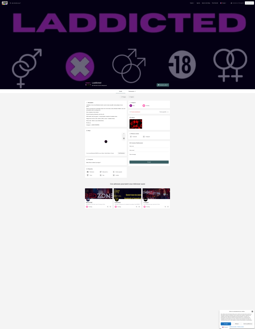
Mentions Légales (240, 326)
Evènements (132, 91)
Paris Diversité (215, 3)
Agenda (198, 3)
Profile (120, 91)
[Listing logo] (88, 84)
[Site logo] (5, 2)
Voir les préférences (248, 323)
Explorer (192, 3)
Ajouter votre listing (206, 3)
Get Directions (122, 153)
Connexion (234, 3)
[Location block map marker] (106, 141)
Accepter (226, 323)
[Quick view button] (108, 207)
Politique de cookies (233, 326)
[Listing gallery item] (135, 124)
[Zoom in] (124, 134)
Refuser (237, 323)
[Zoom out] (124, 136)
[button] (252, 311)
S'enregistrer (241, 3)
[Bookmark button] (110, 207)
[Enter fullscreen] (124, 138)
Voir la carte (250, 2)
